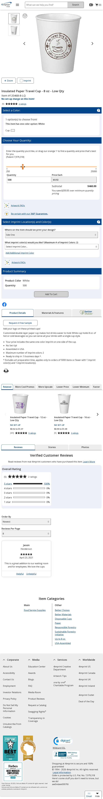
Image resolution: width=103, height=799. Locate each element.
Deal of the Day (86, 701)
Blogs (31, 679)
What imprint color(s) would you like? (41, 242)
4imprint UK (85, 679)
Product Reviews (36, 698)
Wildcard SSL (59, 748)
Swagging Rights (37, 711)
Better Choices (62, 610)
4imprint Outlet (86, 695)
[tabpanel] (51, 516)
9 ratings (32, 433)
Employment (9, 685)
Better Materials (63, 614)
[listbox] (51, 246)
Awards (32, 673)
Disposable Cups (63, 618)
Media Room (34, 692)
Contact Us (8, 679)
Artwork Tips (60, 675)
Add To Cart (51, 294)
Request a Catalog (37, 705)
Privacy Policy (10, 699)
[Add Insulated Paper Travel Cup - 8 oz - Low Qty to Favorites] (25, 16)
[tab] (18, 313)
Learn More (89, 461)
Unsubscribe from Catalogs (12, 726)
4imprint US (85, 666)
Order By (6, 516)
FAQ (30, 685)
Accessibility (9, 673)
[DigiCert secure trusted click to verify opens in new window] (63, 741)
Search (75, 5)
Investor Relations (12, 693)
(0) (98, 5)
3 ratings (75, 433)
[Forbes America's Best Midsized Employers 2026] (12, 772)
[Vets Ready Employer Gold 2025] (28, 749)
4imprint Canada (87, 673)
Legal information (62, 772)
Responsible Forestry (65, 627)
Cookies (7, 718)
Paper (58, 623)
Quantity (11, 174)
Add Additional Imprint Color (20, 253)
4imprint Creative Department (62, 668)
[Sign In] (92, 5)
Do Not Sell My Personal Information (13, 709)
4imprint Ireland (87, 685)
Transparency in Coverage (36, 720)
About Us (7, 666)
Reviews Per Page (10, 528)
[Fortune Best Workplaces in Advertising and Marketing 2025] (10, 749)
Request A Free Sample (20, 322)
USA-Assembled (63, 643)
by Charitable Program (63, 684)
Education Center (36, 666)
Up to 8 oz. (60, 638)
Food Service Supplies (35, 610)
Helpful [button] (20, 573)
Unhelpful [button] (31, 573)
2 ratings (23, 104)
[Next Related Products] (97, 414)
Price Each (57, 174)
